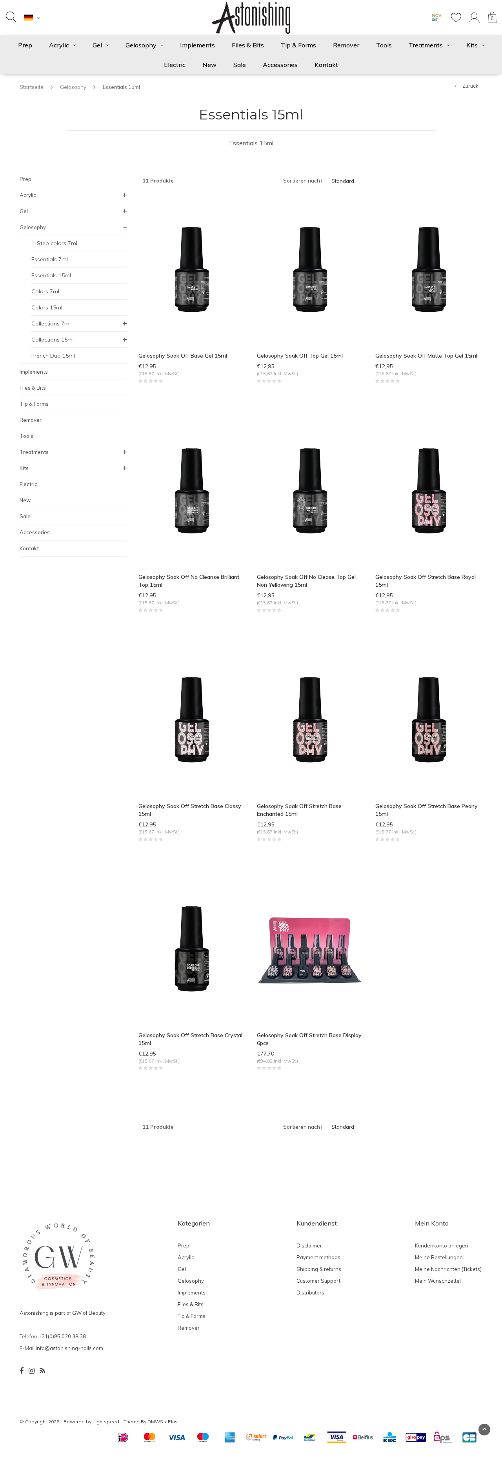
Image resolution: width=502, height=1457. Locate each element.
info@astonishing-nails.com (69, 1348)
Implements (197, 45)
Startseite (32, 87)
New (209, 65)
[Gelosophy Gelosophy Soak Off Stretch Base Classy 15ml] (191, 721)
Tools (384, 45)
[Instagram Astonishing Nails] (32, 1371)
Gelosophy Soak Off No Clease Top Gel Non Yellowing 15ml (306, 580)
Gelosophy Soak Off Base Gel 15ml (182, 355)
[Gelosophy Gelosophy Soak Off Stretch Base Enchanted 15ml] (310, 721)
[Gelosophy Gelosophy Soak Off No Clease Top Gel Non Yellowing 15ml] (310, 492)
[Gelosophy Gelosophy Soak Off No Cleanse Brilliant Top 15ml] (191, 492)
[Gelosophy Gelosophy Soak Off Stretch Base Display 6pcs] (310, 950)
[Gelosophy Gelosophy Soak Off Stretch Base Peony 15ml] (428, 721)
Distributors (310, 1292)
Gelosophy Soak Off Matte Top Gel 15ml (426, 355)
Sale (239, 65)
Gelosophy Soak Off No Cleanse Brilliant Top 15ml (188, 580)
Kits (472, 45)
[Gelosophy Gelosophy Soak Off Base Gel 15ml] (191, 271)
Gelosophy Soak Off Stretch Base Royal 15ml (425, 580)
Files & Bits (248, 45)
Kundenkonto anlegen (441, 1245)
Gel (97, 45)
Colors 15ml (46, 307)
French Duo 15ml (53, 355)
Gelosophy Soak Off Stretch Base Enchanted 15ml (299, 810)
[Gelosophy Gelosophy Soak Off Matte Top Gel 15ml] (428, 271)
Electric (175, 65)
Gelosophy (141, 45)
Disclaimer (309, 1245)
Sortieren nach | (302, 180)
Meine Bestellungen (439, 1257)
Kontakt (326, 65)
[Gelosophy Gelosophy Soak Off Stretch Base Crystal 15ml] (191, 950)
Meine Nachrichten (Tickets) (448, 1269)
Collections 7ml (51, 323)
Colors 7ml (45, 291)
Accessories (280, 65)
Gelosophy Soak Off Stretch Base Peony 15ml (426, 810)
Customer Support (318, 1281)
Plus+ (174, 1421)
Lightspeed (106, 1421)
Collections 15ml (52, 339)
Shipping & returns (318, 1269)
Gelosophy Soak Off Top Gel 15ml (300, 355)
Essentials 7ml (49, 259)
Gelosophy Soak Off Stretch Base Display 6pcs (309, 1039)
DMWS (155, 1421)
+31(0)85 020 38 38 (62, 1336)
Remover (346, 45)
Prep (25, 45)
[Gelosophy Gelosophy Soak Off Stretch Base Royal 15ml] (428, 492)
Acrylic (59, 45)
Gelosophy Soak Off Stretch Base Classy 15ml (189, 810)
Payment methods (318, 1257)
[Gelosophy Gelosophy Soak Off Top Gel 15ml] (310, 271)
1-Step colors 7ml (54, 243)
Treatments (426, 45)
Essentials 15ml (121, 87)
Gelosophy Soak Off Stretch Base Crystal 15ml (190, 1039)
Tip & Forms (298, 45)
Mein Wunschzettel (438, 1281)
